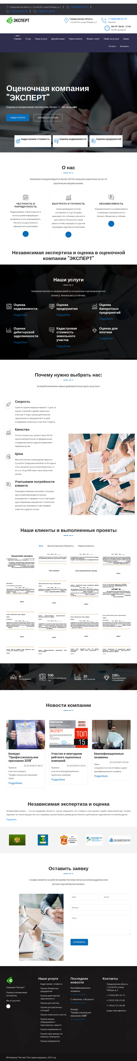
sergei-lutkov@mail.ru (116, 1010)
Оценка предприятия (50, 1041)
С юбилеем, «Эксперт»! (82, 999)
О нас (28, 38)
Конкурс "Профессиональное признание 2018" (81, 1012)
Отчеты (112, 46)
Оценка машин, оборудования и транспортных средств (50, 1022)
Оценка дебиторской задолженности (50, 997)
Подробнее (20, 314)
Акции (126, 38)
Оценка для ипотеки (49, 1003)
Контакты (124, 46)
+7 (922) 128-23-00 (19, 11)
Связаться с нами (48, 117)
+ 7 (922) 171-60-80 (116, 1005)
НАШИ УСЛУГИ (17, 117)
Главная (17, 38)
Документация (58, 38)
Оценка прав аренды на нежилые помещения (51, 1035)
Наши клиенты (75, 38)
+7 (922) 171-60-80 (46, 11)
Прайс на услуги (111, 38)
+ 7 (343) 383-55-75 (79, 7)
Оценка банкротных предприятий (49, 990)
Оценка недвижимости (50, 1029)
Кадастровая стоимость (51, 984)
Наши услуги (41, 38)
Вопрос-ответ (93, 38)
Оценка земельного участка (53, 1014)
